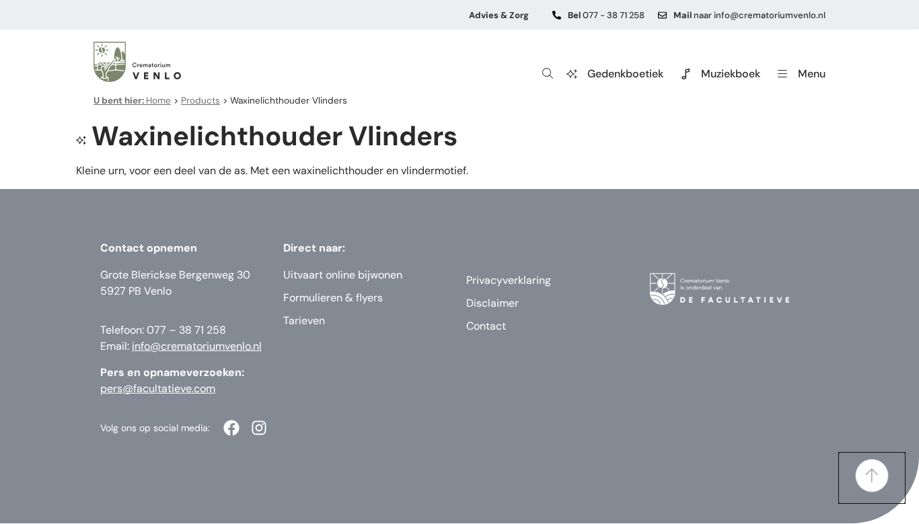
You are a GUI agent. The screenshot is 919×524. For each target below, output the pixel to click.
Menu (811, 74)
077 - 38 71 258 (606, 15)
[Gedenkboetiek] (571, 74)
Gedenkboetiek (625, 74)
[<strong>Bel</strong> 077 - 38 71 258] (556, 15)
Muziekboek (730, 74)
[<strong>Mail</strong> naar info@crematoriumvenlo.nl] (662, 15)
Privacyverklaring (508, 280)
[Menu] (782, 74)
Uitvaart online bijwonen (342, 275)
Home (132, 100)
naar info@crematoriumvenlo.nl (749, 15)
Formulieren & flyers (333, 298)
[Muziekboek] (685, 74)
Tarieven (304, 320)
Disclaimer (492, 303)
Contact (486, 326)
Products (200, 100)
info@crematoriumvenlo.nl (197, 346)
